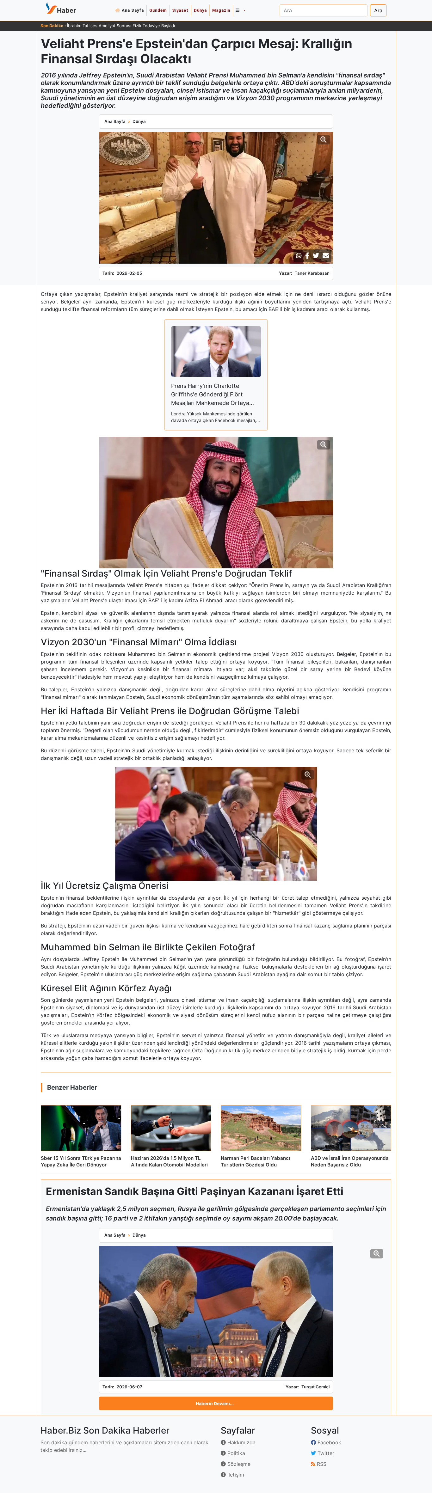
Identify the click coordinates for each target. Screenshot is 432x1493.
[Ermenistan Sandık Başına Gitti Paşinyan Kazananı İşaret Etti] (216, 1311)
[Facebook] (307, 256)
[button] (240, 10)
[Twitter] (316, 256)
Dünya (200, 10)
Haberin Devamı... (215, 1403)
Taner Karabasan (312, 273)
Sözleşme (238, 1464)
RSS (320, 1464)
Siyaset (180, 10)
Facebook (328, 1442)
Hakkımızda (241, 1442)
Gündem (158, 10)
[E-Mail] (326, 256)
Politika (235, 1453)
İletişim (235, 1475)
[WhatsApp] (299, 256)
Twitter (325, 1453)
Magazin (221, 10)
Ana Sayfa (133, 10)
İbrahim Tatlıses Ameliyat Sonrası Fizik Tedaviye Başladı (121, 25)
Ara (378, 10)
